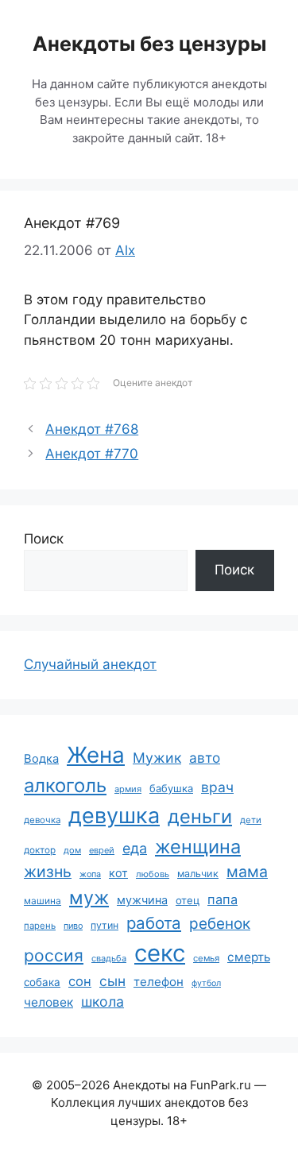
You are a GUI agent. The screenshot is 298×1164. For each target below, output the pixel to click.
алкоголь (65, 785)
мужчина (142, 900)
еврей (101, 850)
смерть (248, 957)
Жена (96, 754)
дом (72, 850)
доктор (40, 850)
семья (206, 958)
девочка (42, 820)
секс (159, 953)
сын (112, 981)
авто (204, 757)
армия (127, 789)
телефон (159, 981)
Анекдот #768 (91, 429)
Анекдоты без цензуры (149, 44)
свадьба (108, 958)
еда (134, 848)
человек (48, 1002)
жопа (90, 874)
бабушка (171, 788)
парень (40, 925)
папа (222, 899)
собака (42, 982)
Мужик (157, 757)
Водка (41, 759)
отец (187, 900)
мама (247, 871)
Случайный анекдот (90, 664)
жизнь (48, 871)
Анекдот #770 (91, 454)
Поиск (44, 539)
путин (104, 925)
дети (250, 820)
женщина (198, 846)
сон (79, 981)
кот (118, 873)
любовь (152, 874)
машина (42, 901)
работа (153, 923)
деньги (200, 816)
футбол (206, 983)
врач (217, 787)
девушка (114, 815)
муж (89, 897)
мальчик (198, 874)
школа (102, 1001)
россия (53, 955)
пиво (73, 925)
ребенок (219, 924)
